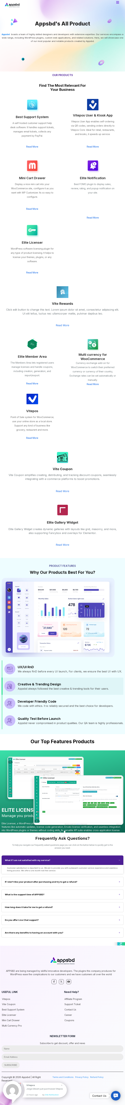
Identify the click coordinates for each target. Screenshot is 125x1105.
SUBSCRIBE (10, 1065)
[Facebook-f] (54, 981)
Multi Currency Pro (12, 1025)
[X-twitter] (61, 981)
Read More (32, 146)
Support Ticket (72, 1004)
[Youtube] (68, 981)
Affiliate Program (73, 999)
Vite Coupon (8, 1004)
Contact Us (70, 1009)
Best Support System (13, 1009)
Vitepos (6, 999)
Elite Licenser (9, 1015)
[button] (60, 832)
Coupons (69, 1020)
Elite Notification (52, 1095)
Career (68, 1015)
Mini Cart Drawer (11, 1020)
